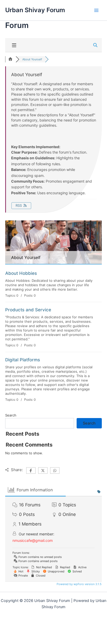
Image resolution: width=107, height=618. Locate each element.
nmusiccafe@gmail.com (32, 540)
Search (10, 415)
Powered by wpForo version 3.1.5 (79, 584)
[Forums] (10, 59)
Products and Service (28, 309)
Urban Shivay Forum (35, 10)
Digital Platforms (22, 359)
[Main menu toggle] (96, 10)
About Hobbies (21, 273)
